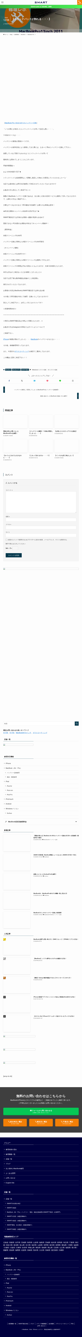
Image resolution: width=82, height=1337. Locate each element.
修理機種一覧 (10, 1154)
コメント (9, 490)
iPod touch (9, 799)
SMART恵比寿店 (23, 1324)
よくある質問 (10, 1173)
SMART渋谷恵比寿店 (13, 1203)
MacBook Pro (16, 370)
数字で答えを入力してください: (16, 544)
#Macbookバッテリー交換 (39, 370)
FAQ (72, 1324)
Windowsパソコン (12, 808)
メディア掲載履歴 (41, 1324)
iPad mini (10, 790)
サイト (8, 532)
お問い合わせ (10, 1178)
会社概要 (51, 1324)
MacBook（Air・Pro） (14, 768)
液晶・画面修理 (12, 777)
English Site (10, 1183)
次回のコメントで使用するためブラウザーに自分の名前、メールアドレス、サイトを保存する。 (38, 539)
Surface (9, 813)
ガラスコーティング (21, 351)
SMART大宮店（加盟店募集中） (17, 1216)
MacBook (34, 339)
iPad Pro (9, 794)
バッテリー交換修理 (13, 773)
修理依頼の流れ (11, 1149)
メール (8, 524)
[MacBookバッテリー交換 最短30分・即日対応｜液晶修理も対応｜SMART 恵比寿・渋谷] (41, 2)
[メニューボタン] (2, 2)
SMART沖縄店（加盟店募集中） (17, 1229)
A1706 (12, 732)
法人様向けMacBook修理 (15, 1168)
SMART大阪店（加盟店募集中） (17, 1220)
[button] (9, 380)
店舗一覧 (9, 1159)
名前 (8, 516)
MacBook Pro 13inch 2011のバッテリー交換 (20, 123)
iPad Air (9, 786)
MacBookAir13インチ (23, 732)
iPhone (5, 339)
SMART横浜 (25, 370)
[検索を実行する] (77, 723)
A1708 (5, 732)
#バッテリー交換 (52, 370)
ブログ (8, 1163)
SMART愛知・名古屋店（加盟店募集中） (20, 1225)
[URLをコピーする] (73, 380)
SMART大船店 (11, 1208)
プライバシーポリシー (62, 1324)
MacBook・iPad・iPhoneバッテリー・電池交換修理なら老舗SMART (41, 1329)
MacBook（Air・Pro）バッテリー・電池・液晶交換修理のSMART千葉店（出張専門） (34, 1212)
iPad (7, 781)
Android (8, 804)
